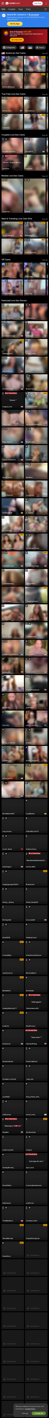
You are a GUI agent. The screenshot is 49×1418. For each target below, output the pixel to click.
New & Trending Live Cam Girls (17, 218)
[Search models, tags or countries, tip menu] (45, 9)
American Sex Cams (16, 53)
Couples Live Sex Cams (13, 135)
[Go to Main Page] (15, 3)
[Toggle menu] (3, 3)
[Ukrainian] (30, 48)
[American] (22, 48)
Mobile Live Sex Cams (12, 175)
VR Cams (6, 259)
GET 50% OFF (17, 40)
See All (44, 53)
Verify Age (14, 24)
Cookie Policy (30, 1409)
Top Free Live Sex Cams (14, 94)
